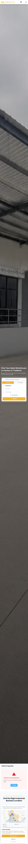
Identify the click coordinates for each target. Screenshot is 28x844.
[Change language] (21, 2)
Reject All (13, 839)
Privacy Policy (13, 841)
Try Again (14, 785)
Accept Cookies (13, 836)
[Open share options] (22, 796)
